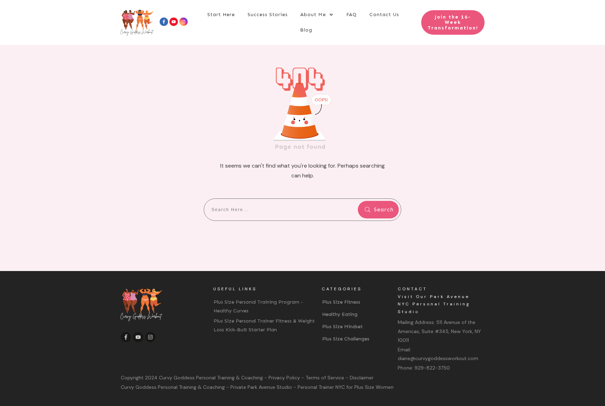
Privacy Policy (284, 377)
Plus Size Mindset (342, 327)
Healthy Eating (339, 314)
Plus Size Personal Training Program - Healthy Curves (258, 306)
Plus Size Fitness (341, 302)
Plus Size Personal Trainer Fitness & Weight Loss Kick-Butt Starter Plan (264, 325)
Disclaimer (362, 377)
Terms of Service (325, 377)
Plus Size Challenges (345, 339)
